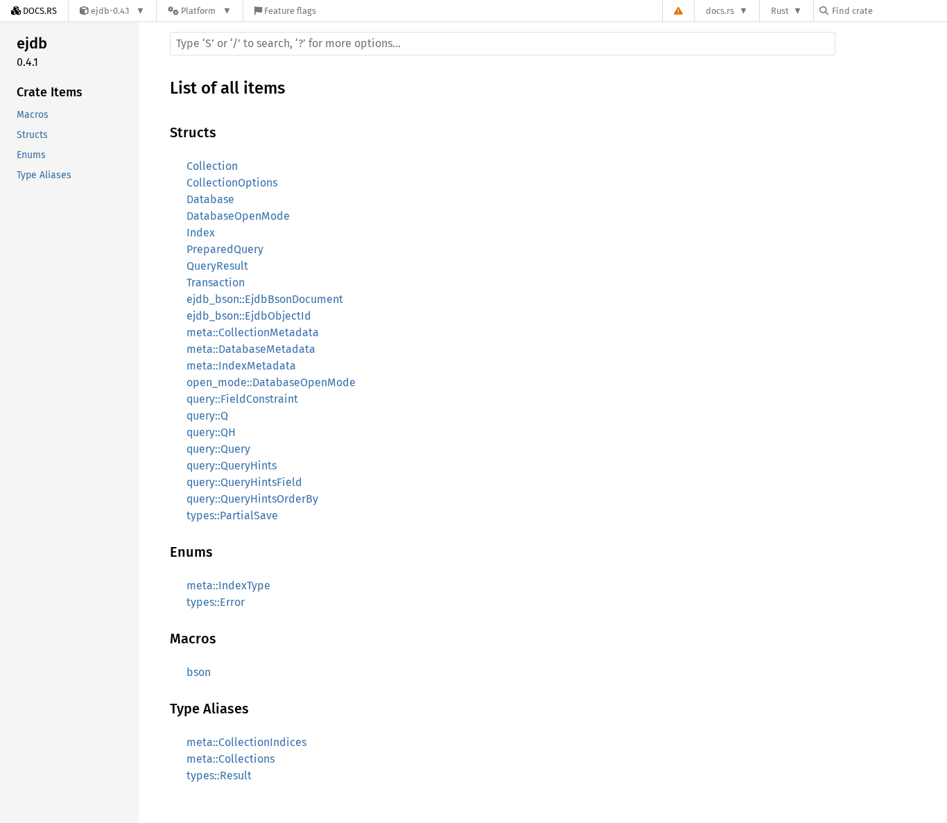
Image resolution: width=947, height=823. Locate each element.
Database (210, 199)
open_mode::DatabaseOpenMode (271, 382)
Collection (212, 166)
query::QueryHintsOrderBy (252, 498)
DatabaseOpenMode (238, 216)
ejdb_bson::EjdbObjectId (248, 315)
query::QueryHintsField (244, 482)
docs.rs (720, 11)
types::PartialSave (232, 515)
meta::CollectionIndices (246, 742)
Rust (780, 11)
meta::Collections (230, 758)
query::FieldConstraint (242, 399)
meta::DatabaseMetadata (250, 349)
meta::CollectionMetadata (252, 332)
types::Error (215, 602)
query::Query (218, 449)
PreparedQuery (224, 249)
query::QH (211, 432)
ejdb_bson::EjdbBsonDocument (264, 299)
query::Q (207, 415)
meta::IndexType (228, 585)
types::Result (219, 775)
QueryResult (217, 265)
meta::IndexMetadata (241, 365)
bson (198, 672)
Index (200, 232)
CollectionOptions (231, 182)
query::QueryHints (231, 465)
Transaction (215, 282)
